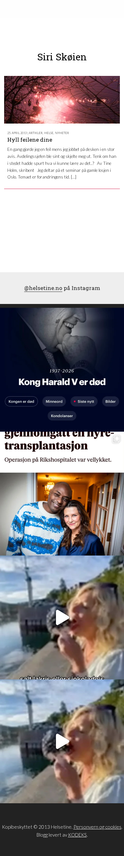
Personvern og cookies (97, 827)
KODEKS (77, 835)
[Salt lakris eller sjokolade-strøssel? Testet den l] (62, 617)
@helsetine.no (43, 288)
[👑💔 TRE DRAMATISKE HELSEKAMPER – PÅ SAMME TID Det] (62, 494)
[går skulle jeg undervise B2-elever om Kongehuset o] (62, 370)
